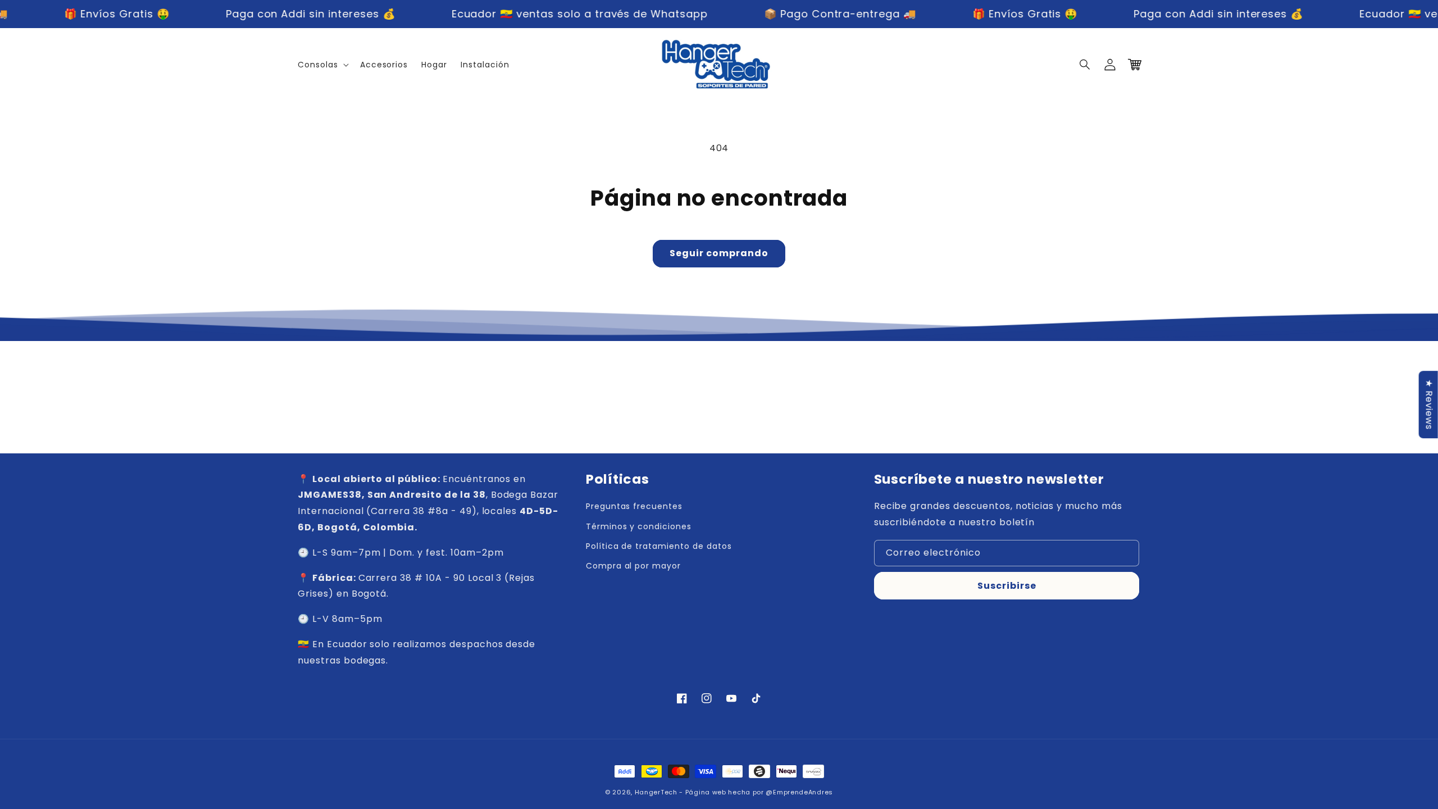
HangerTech (656, 792)
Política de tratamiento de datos (659, 546)
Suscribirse (1006, 585)
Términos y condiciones (638, 526)
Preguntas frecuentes (634, 506)
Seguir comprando (719, 253)
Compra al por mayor (633, 565)
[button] (1085, 64)
